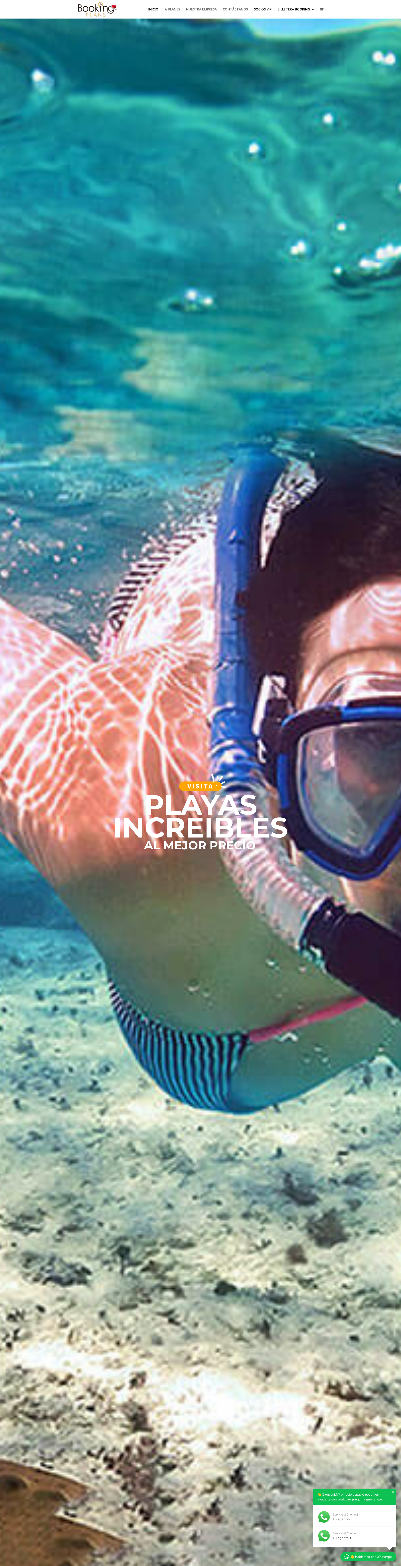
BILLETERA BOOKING (294, 9)
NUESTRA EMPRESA (201, 9)
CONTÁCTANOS (235, 9)
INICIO (153, 9)
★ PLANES (172, 9)
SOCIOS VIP (263, 9)
